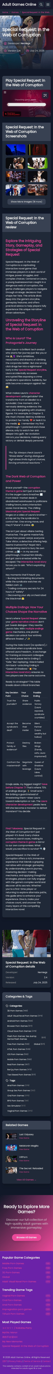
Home (5, 12)
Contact (46, 1361)
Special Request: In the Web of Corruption (25, 1346)
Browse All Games (27, 1237)
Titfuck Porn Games (13, 1313)
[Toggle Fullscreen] (45, 95)
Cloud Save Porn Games (21, 1031)
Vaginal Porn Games (20, 1110)
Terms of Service (32, 1361)
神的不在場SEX (10, 1337)
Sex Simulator (16, 1105)
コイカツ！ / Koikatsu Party (17, 1328)
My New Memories (12, 1341)
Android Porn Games (20, 1021)
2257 (4, 1361)
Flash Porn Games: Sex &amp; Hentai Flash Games (26, 1037)
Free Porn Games (18, 1044)
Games (15, 12)
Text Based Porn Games (21, 1074)
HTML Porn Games (18, 1049)
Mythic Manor (10, 1332)
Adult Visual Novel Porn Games (25, 1015)
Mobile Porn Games (19, 1059)
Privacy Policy (15, 1361)
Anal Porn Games (18, 1085)
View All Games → (26, 1179)
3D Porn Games (17, 1010)
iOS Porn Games (17, 1054)
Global (39, 1044)
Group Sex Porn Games (21, 1090)
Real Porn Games (18, 1064)
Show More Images (26, 201)
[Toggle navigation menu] (48, 4)
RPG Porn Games (18, 1100)
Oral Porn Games (18, 1095)
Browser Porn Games (19, 1026)
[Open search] (41, 4)
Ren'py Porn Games (19, 1069)
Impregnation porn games (17, 1309)
